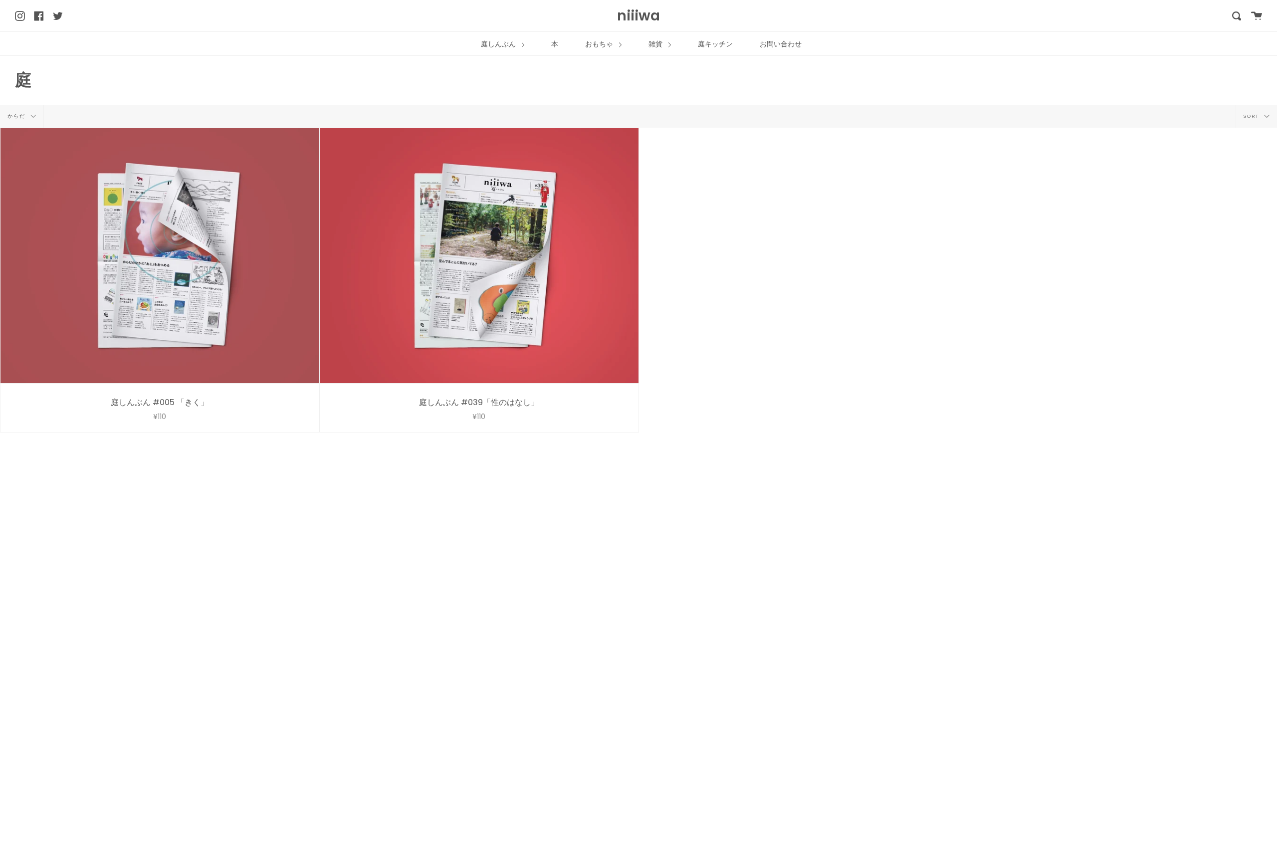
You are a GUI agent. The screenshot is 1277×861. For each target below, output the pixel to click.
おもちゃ (600, 44)
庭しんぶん (499, 44)
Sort (1253, 115)
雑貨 (656, 44)
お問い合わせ (781, 44)
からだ (17, 115)
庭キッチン (715, 44)
